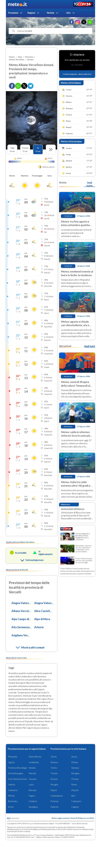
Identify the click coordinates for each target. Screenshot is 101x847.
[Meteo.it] (17, 4)
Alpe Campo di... (21, 619)
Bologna (75, 773)
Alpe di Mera (42, 619)
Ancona (54, 779)
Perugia (54, 784)
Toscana (32, 779)
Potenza (54, 801)
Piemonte (12, 756)
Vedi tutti (89, 346)
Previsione (68, 376)
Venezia (75, 767)
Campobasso (56, 795)
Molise (11, 795)
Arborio (39, 627)
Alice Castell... (43, 611)
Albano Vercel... (21, 611)
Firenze (75, 779)
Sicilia (11, 806)
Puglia (32, 795)
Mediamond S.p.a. (26, 835)
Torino (53, 756)
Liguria (11, 762)
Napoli (53, 790)
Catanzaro (76, 801)
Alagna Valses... (21, 603)
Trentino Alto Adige (17, 767)
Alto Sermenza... (21, 627)
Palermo (54, 806)
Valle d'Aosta (35, 756)
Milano (74, 762)
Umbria (11, 784)
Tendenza (68, 216)
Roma (74, 784)
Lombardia (34, 762)
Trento (53, 767)
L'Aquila (75, 790)
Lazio (31, 784)
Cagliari (75, 806)
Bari (73, 795)
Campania (12, 790)
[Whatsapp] (18, 86)
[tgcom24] (83, 4)
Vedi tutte (89, 184)
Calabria (33, 801)
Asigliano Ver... (20, 635)
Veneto (32, 767)
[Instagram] (77, 22)
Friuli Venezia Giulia (17, 779)
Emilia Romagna (15, 773)
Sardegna (33, 806)
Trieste (54, 773)
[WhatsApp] (89, 22)
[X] (83, 22)
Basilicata (12, 801)
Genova (54, 762)
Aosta (74, 756)
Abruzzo (33, 790)
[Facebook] (71, 22)
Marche (32, 773)
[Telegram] (30, 86)
